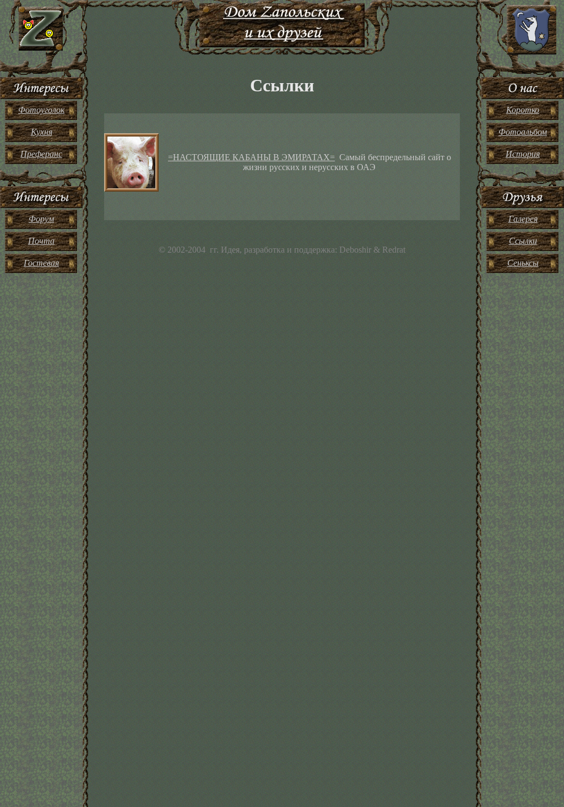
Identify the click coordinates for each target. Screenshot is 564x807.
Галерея (523, 218)
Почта (41, 241)
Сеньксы (523, 263)
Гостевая (41, 263)
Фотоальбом (522, 132)
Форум (41, 218)
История (523, 154)
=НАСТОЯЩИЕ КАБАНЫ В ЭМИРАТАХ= (251, 157)
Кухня (41, 132)
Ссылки (523, 241)
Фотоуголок (41, 109)
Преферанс (41, 154)
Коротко (522, 109)
